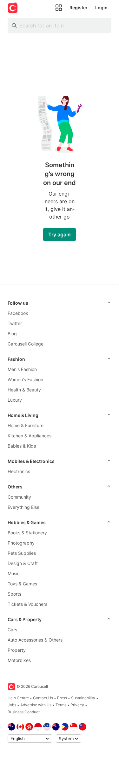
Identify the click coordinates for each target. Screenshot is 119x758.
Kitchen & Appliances (29, 435)
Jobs (12, 704)
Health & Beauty (24, 389)
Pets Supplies (22, 553)
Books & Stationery (27, 532)
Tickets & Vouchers (27, 604)
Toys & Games (22, 583)
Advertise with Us (35, 704)
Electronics (19, 471)
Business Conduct (24, 712)
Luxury (15, 400)
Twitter (15, 323)
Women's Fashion (25, 379)
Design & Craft (23, 563)
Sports (14, 594)
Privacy (77, 704)
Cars (12, 629)
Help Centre (18, 697)
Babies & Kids (22, 446)
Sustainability (83, 697)
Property (17, 650)
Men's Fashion (22, 369)
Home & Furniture (25, 425)
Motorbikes (19, 660)
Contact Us (43, 697)
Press (62, 697)
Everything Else (23, 507)
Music (14, 573)
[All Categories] (59, 7)
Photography (21, 543)
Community (19, 497)
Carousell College (25, 343)
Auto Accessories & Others (35, 640)
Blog (12, 333)
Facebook (18, 313)
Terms (61, 704)
